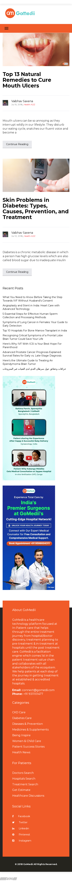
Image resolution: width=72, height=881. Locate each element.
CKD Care (19, 712)
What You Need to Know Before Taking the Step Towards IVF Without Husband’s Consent (32, 299)
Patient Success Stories (28, 746)
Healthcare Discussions (28, 795)
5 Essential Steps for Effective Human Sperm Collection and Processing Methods (30, 315)
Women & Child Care (26, 741)
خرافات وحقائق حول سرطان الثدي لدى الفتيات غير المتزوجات (34, 368)
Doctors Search (23, 773)
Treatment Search (25, 784)
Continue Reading (17, 144)
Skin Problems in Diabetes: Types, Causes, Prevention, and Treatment (36, 208)
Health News (21, 752)
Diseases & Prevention (27, 723)
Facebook (24, 816)
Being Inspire (21, 735)
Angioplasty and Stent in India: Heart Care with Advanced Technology (31, 307)
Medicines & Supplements (30, 729)
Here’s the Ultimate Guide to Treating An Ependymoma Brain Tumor (28, 362)
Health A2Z (29, 104)
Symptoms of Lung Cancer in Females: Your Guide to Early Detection (35, 324)
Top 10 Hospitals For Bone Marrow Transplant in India (35, 330)
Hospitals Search (23, 778)
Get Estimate (21, 790)
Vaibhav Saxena (22, 101)
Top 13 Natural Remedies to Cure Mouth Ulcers (27, 80)
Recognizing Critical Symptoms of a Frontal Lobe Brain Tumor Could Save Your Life (33, 337)
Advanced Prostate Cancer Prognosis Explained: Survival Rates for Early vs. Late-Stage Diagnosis (32, 354)
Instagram (25, 840)
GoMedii (28, 864)
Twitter (23, 822)
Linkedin (24, 828)
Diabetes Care (22, 718)
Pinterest (24, 834)
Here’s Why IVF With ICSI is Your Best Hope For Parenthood (32, 345)
